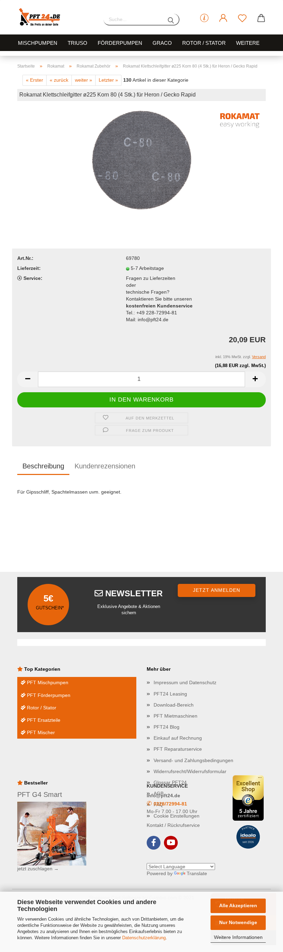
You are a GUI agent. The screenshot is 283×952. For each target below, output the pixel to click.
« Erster (34, 80)
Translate (197, 873)
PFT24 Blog (166, 727)
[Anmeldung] (223, 18)
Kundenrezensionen (105, 466)
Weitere (248, 43)
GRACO (162, 43)
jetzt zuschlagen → (38, 868)
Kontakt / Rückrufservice (173, 825)
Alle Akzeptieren (238, 905)
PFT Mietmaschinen (175, 716)
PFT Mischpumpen (47, 682)
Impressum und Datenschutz (185, 682)
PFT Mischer (40, 732)
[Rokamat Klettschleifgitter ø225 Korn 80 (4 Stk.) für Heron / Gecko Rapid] (141, 158)
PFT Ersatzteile (43, 720)
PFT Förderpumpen (48, 695)
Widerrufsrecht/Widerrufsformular (190, 771)
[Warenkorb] (261, 18)
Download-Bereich (174, 705)
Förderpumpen (120, 43)
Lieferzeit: (29, 268)
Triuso (77, 43)
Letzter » (108, 80)
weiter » (83, 80)
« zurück (59, 80)
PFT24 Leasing (170, 694)
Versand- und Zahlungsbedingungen (193, 760)
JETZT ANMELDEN (216, 590)
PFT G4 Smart (39, 794)
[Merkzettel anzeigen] (242, 18)
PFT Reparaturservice (178, 749)
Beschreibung (43, 466)
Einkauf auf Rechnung (178, 738)
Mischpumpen (37, 43)
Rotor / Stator (204, 43)
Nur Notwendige (238, 922)
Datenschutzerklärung (144, 937)
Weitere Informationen (238, 937)
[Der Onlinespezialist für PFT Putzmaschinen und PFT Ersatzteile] (55, 17)
